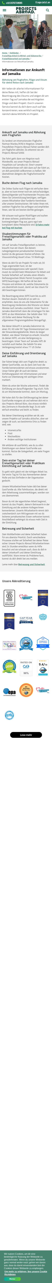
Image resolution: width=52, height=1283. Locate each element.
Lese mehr (26, 735)
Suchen (48, 9)
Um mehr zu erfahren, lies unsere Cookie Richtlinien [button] (25, 1273)
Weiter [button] (12, 1279)
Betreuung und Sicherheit (31, 564)
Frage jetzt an (42, 2)
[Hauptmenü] (4, 10)
